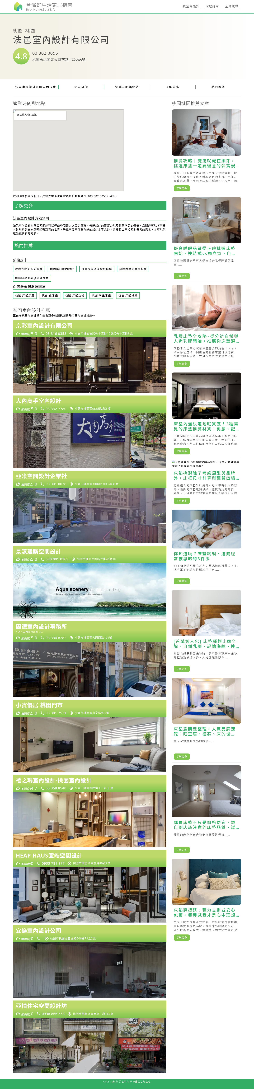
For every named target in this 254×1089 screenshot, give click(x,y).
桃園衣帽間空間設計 (29, 269)
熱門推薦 (218, 87)
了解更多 (173, 87)
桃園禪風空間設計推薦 (97, 269)
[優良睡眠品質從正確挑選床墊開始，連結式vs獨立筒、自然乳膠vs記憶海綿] (206, 239)
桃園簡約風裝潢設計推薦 (32, 278)
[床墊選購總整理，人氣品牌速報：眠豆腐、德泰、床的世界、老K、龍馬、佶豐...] (206, 720)
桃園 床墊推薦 (128, 295)
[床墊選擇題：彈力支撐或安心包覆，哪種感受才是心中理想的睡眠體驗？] (206, 901)
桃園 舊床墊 (50, 295)
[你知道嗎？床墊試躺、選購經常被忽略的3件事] (206, 548)
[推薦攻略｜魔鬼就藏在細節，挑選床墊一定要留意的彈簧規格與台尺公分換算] (206, 151)
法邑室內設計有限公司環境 (35, 87)
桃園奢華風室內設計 (133, 269)
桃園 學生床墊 (101, 295)
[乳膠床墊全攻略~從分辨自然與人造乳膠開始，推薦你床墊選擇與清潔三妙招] (206, 327)
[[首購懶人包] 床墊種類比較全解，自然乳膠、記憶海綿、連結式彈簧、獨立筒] (206, 632)
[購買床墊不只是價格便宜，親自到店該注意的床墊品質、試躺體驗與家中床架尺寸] (206, 810)
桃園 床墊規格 (74, 295)
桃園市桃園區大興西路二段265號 (59, 59)
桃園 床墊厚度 (24, 295)
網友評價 (81, 87)
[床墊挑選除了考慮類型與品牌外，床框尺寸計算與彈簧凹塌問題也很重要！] (206, 483)
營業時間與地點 (127, 87)
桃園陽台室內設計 (62, 269)
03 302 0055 (45, 53)
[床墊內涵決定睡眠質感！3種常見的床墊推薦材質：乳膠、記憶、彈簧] (206, 415)
